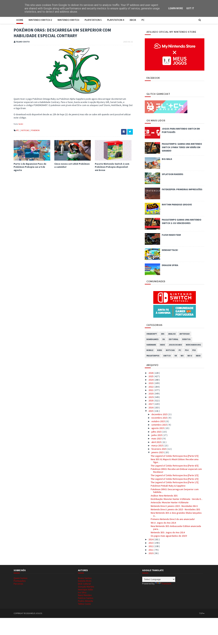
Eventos (186, 339)
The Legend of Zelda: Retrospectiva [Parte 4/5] (174, 465)
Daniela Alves (84, 580)
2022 (151, 386)
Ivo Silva (82, 592)
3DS (162, 334)
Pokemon (35, 130)
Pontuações (20, 580)
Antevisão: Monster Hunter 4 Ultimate (170, 502)
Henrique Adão (85, 589)
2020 (151, 393)
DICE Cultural (84, 583)
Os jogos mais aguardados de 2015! (169, 535)
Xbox (133, 20)
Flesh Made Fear (171, 234)
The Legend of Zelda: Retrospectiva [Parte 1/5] (174, 482)
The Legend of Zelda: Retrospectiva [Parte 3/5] (174, 475)
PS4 (186, 350)
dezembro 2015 (159, 414)
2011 (151, 549)
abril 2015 (156, 442)
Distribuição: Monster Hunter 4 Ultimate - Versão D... (177, 499)
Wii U (190, 355)
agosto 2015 (158, 428)
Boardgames (152, 339)
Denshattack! (170, 250)
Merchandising (193, 345)
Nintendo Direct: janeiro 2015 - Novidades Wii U (174, 506)
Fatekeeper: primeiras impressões (182, 189)
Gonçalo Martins (86, 586)
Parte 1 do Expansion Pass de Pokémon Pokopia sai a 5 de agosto (30, 166)
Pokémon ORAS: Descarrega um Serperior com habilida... (175, 491)
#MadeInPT (151, 334)
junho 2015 (157, 435)
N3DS (159, 350)
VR (176, 355)
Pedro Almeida (85, 600)
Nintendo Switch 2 (40, 20)
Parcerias (18, 583)
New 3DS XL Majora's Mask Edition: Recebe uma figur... (174, 461)
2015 (151, 410)
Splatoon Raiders (172, 174)
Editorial (173, 339)
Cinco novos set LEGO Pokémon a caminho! (72, 165)
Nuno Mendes (85, 595)
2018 (151, 400)
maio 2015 (156, 438)
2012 (151, 546)
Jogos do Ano (175, 345)
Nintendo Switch (68, 20)
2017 (151, 403)
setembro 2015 (159, 424)
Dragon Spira (170, 265)
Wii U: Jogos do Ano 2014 (163, 522)
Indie (162, 345)
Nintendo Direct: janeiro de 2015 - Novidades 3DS (175, 509)
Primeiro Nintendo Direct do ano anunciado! (173, 519)
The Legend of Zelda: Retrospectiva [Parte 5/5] (174, 455)
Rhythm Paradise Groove (177, 204)
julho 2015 (156, 431)
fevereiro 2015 (159, 448)
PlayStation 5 (93, 20)
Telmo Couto (84, 603)
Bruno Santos (85, 578)
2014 (151, 539)
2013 (151, 542)
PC (143, 20)
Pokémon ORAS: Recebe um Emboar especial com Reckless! (176, 470)
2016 (151, 407)
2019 (151, 397)
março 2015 (157, 445)
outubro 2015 (158, 421)
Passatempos (152, 355)
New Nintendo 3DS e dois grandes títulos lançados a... (176, 514)
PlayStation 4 (115, 20)
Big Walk (167, 159)
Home (19, 20)
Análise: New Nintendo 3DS (164, 495)
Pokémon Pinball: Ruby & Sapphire (168, 485)
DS (163, 339)
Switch (167, 355)
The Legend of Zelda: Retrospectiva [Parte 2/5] (174, 478)
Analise (172, 334)
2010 (151, 553)
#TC (17, 130)
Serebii (20, 124)
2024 (151, 379)
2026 (151, 372)
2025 (151, 376)
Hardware (151, 345)
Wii (182, 355)
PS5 (194, 350)
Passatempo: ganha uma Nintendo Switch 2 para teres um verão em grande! (182, 147)
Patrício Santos (85, 598)
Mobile (149, 350)
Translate (166, 583)
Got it (190, 8)
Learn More (175, 8)
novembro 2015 (159, 417)
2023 (151, 383)
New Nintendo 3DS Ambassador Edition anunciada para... (176, 528)
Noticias (25, 130)
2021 (151, 390)
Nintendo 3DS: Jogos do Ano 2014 (168, 532)
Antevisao (185, 334)
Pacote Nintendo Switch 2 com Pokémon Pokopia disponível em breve (112, 166)
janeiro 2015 (157, 452)
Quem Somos (20, 578)
